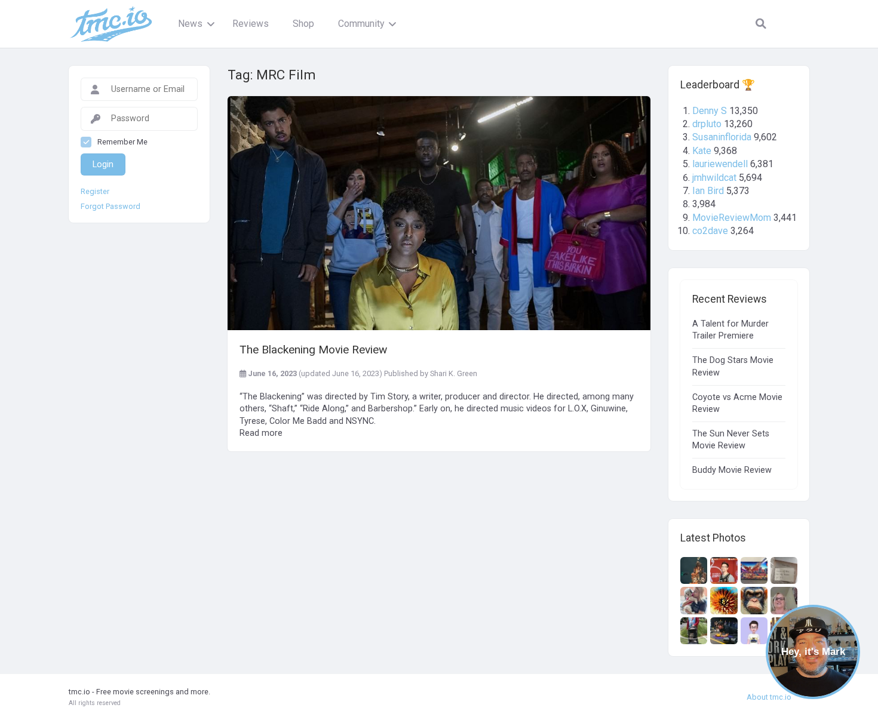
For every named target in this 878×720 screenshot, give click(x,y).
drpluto (707, 124)
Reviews (250, 23)
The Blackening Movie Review (313, 349)
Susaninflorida (721, 137)
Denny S (709, 110)
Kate (701, 150)
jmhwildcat (714, 177)
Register (95, 191)
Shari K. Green (453, 373)
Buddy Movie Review (732, 470)
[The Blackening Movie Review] (439, 213)
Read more (261, 433)
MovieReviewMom (731, 217)
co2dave (710, 230)
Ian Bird (708, 190)
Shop (303, 23)
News (190, 23)
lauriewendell (720, 164)
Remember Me (122, 141)
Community (361, 23)
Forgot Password (110, 206)
